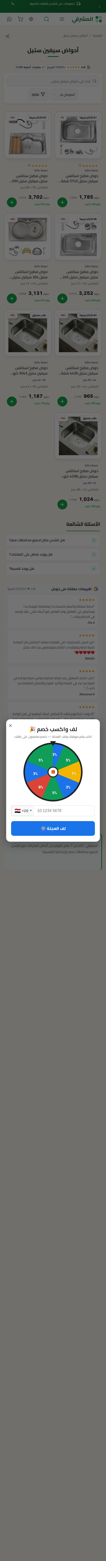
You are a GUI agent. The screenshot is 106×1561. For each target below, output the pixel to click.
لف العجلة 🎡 (53, 828)
